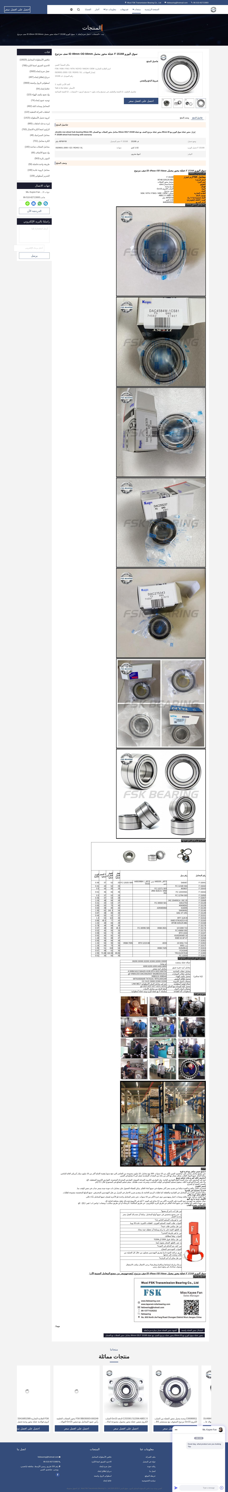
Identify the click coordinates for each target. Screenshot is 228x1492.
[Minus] (176, 1429)
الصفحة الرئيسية (152, 9)
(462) (38, 106)
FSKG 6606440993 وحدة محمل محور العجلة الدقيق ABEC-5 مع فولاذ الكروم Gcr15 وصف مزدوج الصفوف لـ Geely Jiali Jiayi (42, 1420)
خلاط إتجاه (107, 1481)
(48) (40, 135)
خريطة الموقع (150, 1476)
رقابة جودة (151, 1466)
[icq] (27, 203)
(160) (37, 147)
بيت (102, 34)
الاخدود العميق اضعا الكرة (101, 1462)
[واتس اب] (39, 203)
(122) (37, 112)
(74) (40, 100)
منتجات (137, 9)
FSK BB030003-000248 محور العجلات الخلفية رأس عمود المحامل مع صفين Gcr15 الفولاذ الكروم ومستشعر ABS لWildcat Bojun (139, 1420)
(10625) (35, 60)
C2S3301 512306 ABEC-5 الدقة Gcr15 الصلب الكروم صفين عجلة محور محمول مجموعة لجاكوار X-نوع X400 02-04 (188, 1420)
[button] (206, 1396)
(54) (43, 89)
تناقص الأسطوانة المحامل (101, 1457)
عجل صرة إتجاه (84, 34)
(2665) (40, 71)
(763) (36, 129)
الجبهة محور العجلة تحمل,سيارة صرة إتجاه (160, 1330)
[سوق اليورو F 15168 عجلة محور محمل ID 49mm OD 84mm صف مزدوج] (180, 74)
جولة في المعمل (149, 1462)
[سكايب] (45, 203)
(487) (39, 77)
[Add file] (222, 1488)
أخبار (97, 9)
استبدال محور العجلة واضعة (192, 1330)
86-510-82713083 (200, 3)
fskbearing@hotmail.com (177, 3)
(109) (40, 176)
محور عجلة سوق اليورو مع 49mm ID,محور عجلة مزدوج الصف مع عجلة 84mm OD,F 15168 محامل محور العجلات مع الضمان (154, 1335)
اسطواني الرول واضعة (102, 1476)
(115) (38, 94)
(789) (36, 65)
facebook (58, 1475)
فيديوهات (124, 9)
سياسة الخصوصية (149, 1481)
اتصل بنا (152, 1471)
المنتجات (95, 34)
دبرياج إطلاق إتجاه (104, 1471)
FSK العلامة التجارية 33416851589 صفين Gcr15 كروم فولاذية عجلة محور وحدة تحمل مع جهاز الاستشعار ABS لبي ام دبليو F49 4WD (89, 1420)
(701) (41, 141)
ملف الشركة (151, 1457)
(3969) (36, 83)
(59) (39, 164)
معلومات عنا (110, 9)
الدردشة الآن (34, 211)
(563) (42, 158)
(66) (40, 152)
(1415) (37, 118)
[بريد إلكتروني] (33, 203)
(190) (39, 170)
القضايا (88, 9)
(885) (39, 123)
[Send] (176, 1488)
